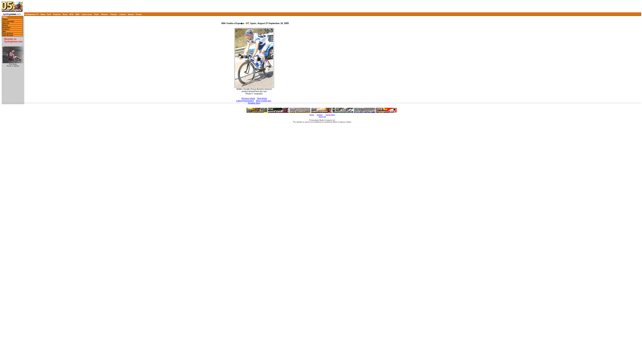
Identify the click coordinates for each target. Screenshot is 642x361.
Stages (5, 19)
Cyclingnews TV (31, 14)
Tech (49, 14)
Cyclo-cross (86, 14)
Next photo (262, 98)
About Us (322, 116)
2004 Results (7, 35)
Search (131, 14)
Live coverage (8, 21)
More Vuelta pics (263, 101)
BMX (77, 14)
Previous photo (248, 98)
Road (65, 14)
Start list (5, 23)
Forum (139, 14)
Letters (123, 14)
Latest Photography (245, 101)
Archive (320, 115)
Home (5, 17)
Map (4, 31)
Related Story (254, 103)
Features (57, 14)
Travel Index (330, 115)
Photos (104, 14)
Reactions (6, 27)
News (43, 14)
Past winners (7, 33)
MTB (71, 14)
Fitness (113, 14)
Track (96, 14)
